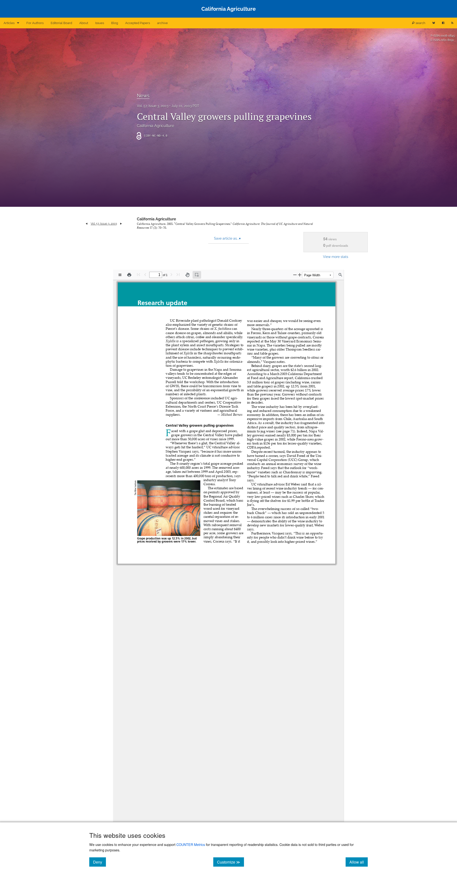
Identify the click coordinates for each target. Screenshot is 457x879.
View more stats (335, 257)
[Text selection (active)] (197, 275)
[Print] (129, 275)
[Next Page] (171, 274)
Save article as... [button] (227, 238)
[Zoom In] (300, 275)
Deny (99, 862)
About (83, 23)
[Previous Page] (145, 274)
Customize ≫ (230, 862)
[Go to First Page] (138, 274)
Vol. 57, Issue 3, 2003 (152, 106)
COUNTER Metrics (190, 844)
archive (162, 23)
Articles (9, 23)
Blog (114, 23)
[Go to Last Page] (178, 274)
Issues (99, 23)
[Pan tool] (187, 275)
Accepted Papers (137, 23)
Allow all (358, 862)
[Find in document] (340, 275)
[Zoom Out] (295, 275)
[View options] (120, 274)
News (143, 96)
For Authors (35, 23)
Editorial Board (61, 23)
